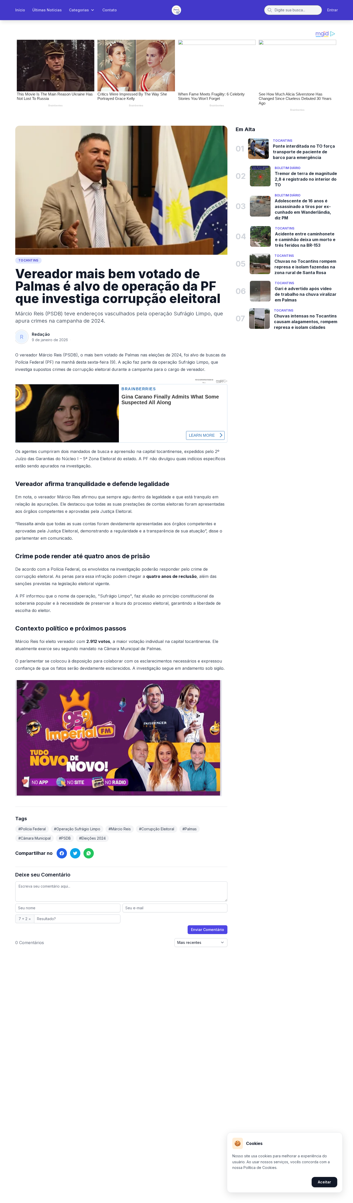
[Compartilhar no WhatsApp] (88, 853)
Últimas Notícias (47, 10)
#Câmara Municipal (34, 838)
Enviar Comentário (207, 929)
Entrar (332, 10)
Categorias (79, 10)
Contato (109, 10)
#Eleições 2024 (92, 838)
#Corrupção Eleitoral (156, 829)
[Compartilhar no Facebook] (62, 853)
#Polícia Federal (32, 829)
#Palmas (189, 829)
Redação (41, 334)
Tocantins (28, 260)
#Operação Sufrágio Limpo (77, 829)
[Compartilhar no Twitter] (75, 853)
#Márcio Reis (120, 829)
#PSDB (65, 838)
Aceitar (324, 1182)
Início (20, 10)
